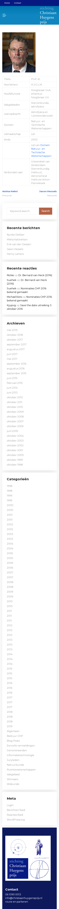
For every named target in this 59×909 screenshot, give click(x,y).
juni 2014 (12, 387)
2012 (9, 625)
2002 (10, 524)
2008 (10, 582)
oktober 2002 (15, 445)
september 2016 (16, 363)
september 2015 (16, 373)
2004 (10, 543)
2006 (10, 563)
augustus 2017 (16, 349)
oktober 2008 (15, 416)
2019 (9, 726)
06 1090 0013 (13, 894)
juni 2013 (12, 392)
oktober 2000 (15, 455)
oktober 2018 (15, 334)
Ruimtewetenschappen (21, 769)
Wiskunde (13, 784)
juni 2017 (12, 354)
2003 (10, 534)
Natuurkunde (15, 764)
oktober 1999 (15, 459)
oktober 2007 (15, 421)
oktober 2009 (15, 411)
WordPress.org (16, 819)
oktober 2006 (15, 426)
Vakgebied (13, 774)
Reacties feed (15, 814)
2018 (10, 712)
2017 (9, 697)
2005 (10, 553)
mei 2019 (12, 330)
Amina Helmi (10, 191)
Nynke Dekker (16, 234)
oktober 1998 (15, 464)
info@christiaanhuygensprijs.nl (23, 898)
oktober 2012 (15, 397)
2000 (10, 505)
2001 (10, 514)
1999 (9, 495)
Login (10, 805)
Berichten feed (16, 810)
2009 (10, 591)
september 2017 (16, 344)
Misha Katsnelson (17, 239)
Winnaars (12, 779)
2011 (9, 611)
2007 (10, 572)
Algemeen (13, 731)
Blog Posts (13, 740)
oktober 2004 (15, 435)
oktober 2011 (14, 402)
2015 (9, 668)
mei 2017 (12, 359)
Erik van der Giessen (19, 244)
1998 (9, 486)
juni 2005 (12, 431)
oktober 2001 (15, 450)
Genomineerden (17, 750)
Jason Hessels (48, 191)
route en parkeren (16, 901)
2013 (9, 639)
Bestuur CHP (15, 736)
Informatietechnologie (20, 755)
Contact (17, 3)
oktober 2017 (15, 339)
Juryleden (13, 760)
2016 (9, 683)
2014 (9, 654)
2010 (10, 601)
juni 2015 (12, 378)
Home (7, 3)
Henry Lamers (15, 254)
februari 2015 (15, 383)
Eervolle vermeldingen (21, 745)
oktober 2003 (15, 440)
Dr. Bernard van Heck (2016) (35, 275)
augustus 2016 (16, 368)
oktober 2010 (15, 407)
